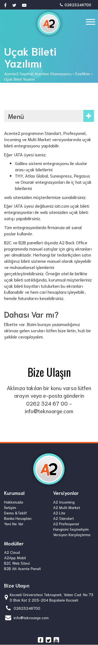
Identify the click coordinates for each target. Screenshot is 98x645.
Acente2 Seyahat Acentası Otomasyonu (38, 73)
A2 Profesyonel (66, 523)
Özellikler (82, 73)
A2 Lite (59, 512)
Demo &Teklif (15, 512)
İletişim (10, 507)
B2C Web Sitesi (17, 563)
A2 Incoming (64, 501)
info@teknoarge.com (49, 410)
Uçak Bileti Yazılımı (19, 79)
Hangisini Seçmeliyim (71, 529)
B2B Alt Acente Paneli (22, 568)
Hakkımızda (13, 501)
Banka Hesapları (18, 518)
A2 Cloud (12, 552)
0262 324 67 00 (47, 403)
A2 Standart (63, 518)
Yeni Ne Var (13, 523)
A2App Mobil (15, 557)
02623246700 (77, 4)
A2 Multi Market (66, 507)
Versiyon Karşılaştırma (71, 534)
